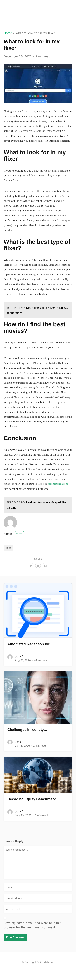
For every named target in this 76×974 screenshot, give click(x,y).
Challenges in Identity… (27, 730)
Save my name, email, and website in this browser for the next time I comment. (32, 925)
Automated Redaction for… (30, 644)
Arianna (13, 533)
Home (8, 33)
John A (19, 656)
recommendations (58, 483)
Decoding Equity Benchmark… (33, 799)
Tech (9, 547)
